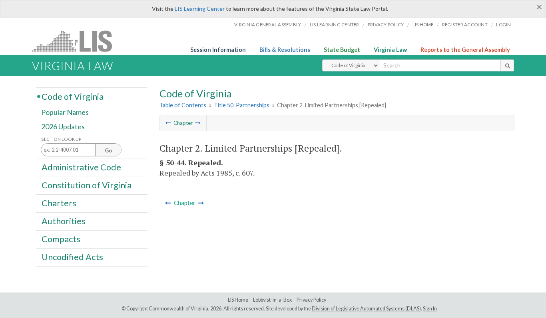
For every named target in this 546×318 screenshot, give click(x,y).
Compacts (61, 239)
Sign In (430, 309)
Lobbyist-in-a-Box (272, 300)
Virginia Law (390, 49)
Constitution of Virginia (87, 185)
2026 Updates (63, 126)
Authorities (64, 221)
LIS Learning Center (200, 8)
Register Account (465, 24)
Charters (59, 203)
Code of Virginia (73, 96)
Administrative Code (81, 167)
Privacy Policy (386, 24)
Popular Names (65, 112)
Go (108, 150)
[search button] (507, 65)
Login (503, 24)
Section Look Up (61, 139)
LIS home (423, 24)
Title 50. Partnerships (241, 105)
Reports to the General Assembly (465, 49)
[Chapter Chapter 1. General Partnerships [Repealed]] (168, 123)
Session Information (218, 49)
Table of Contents (182, 105)
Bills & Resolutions (284, 49)
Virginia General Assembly (267, 24)
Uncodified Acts (72, 257)
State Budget (342, 49)
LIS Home (238, 300)
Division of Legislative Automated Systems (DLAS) (366, 309)
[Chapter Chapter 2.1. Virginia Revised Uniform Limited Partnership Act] (198, 123)
